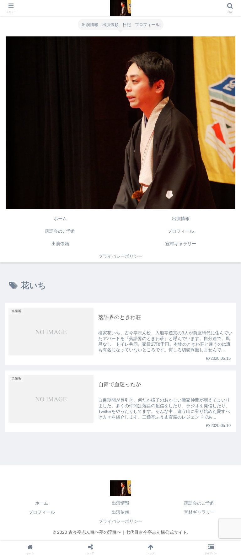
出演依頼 (120, 512)
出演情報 (120, 503)
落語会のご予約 (199, 503)
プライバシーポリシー (120, 521)
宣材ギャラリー (199, 512)
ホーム (41, 503)
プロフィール (42, 512)
